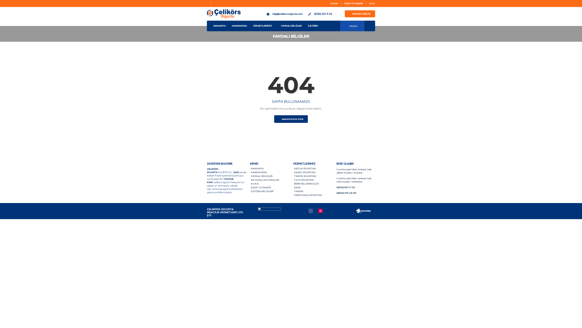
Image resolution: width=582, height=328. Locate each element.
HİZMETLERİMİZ (262, 25)
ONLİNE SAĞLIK (361, 13)
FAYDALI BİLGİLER (291, 25)
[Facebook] (208, 3)
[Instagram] (214, 3)
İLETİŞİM (313, 25)
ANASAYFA (219, 25)
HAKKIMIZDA (239, 25)
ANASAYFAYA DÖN (292, 119)
